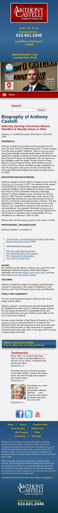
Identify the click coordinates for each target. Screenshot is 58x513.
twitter (29, 414)
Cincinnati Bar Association (22, 256)
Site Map (36, 436)
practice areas (27, 220)
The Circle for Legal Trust (18, 258)
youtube (37, 414)
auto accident (47, 151)
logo (31, 489)
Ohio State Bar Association (22, 251)
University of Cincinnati (12, 184)
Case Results (18, 428)
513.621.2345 (29, 35)
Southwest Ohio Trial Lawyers (24, 253)
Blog (37, 432)
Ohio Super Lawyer (27, 275)
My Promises (21, 432)
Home (10, 424)
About (23, 424)
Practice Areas (40, 424)
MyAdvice (48, 477)
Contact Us (19, 436)
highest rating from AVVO (34, 272)
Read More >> (17, 365)
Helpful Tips (37, 428)
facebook (20, 414)
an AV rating (40, 268)
